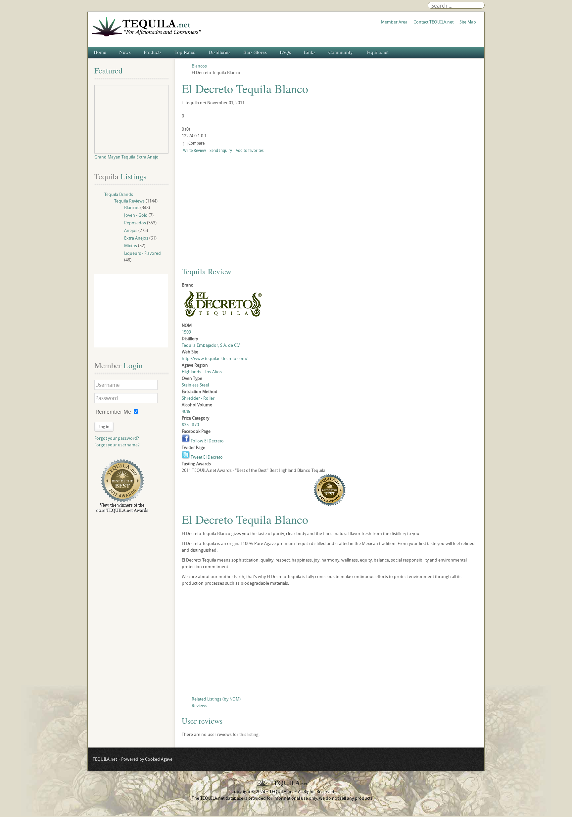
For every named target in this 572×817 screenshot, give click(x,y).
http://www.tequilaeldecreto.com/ (215, 358)
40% (186, 411)
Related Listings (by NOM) (216, 699)
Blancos (131, 207)
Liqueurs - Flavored (142, 253)
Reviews (199, 705)
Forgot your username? (117, 445)
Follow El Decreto (207, 441)
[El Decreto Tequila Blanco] (242, 207)
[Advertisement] (330, 642)
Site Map (467, 22)
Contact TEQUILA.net (433, 22)
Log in (104, 426)
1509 (186, 332)
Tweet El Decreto (206, 457)
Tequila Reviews (129, 201)
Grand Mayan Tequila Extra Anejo (126, 157)
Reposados (135, 223)
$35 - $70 (190, 425)
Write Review (194, 150)
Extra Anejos (136, 238)
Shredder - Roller (198, 398)
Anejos (130, 230)
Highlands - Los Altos (202, 372)
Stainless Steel (195, 385)
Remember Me (113, 411)
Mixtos (130, 246)
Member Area (394, 22)
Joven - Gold (136, 215)
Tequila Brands (118, 194)
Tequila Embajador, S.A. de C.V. (211, 345)
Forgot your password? (116, 438)
